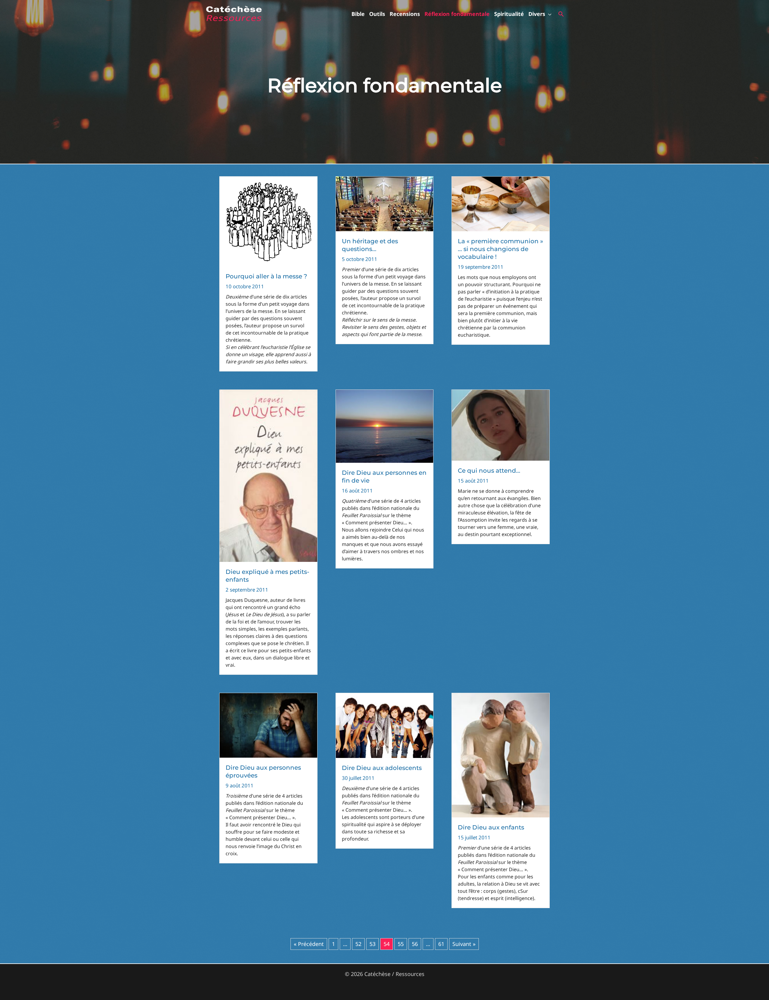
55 (401, 943)
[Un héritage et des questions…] (384, 203)
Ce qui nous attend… (489, 470)
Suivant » (464, 943)
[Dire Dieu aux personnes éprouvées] (268, 724)
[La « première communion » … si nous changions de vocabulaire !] (500, 203)
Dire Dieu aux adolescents (382, 767)
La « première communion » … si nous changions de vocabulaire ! (500, 249)
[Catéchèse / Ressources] (234, 13)
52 (358, 943)
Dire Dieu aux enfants (491, 827)
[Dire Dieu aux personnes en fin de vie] (384, 425)
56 (415, 943)
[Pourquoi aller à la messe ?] (268, 220)
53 (372, 943)
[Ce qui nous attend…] (500, 424)
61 (441, 943)
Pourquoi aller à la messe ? (266, 276)
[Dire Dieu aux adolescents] (384, 725)
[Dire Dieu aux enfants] (500, 754)
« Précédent (309, 943)
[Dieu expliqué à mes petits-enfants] (268, 475)
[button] (548, 13)
